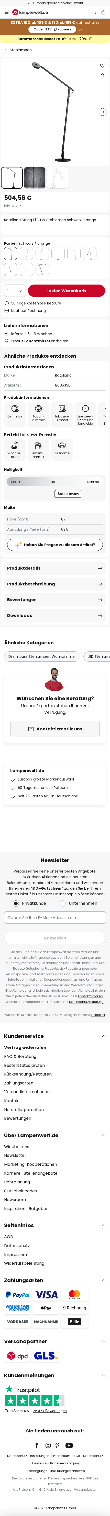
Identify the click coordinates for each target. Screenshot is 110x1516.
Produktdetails (23, 568)
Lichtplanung (17, 1182)
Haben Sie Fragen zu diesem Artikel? (59, 544)
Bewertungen (22, 600)
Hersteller (98, 1015)
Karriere (12, 1173)
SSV (52, 29)
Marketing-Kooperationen (30, 1164)
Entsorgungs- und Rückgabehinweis (56, 1471)
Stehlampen (21, 49)
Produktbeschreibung (31, 584)
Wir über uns (16, 1147)
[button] (12, 178)
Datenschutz (17, 1246)
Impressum (15, 1255)
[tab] (55, 1077)
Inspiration (14, 1209)
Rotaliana (63, 375)
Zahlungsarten (18, 1083)
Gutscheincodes (20, 1191)
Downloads (19, 615)
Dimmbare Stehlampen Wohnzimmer (42, 656)
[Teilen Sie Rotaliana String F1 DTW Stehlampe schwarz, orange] (102, 75)
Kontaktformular (90, 996)
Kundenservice (24, 1036)
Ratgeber (38, 1209)
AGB (8, 1237)
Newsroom (15, 1200)
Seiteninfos (19, 1225)
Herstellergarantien (24, 1110)
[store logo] (33, 12)
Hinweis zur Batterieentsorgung (56, 1463)
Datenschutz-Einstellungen (28, 1456)
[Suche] (95, 12)
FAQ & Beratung (20, 1056)
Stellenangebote (41, 1173)
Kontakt (12, 1101)
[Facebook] (40, 1445)
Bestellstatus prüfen (24, 1065)
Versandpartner (25, 1341)
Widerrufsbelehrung (24, 1263)
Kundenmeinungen (29, 1375)
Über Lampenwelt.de (31, 1135)
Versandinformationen (27, 1092)
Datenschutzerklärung (86, 1002)
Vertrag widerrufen (25, 1047)
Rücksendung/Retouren (28, 1074)
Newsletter (15, 1155)
